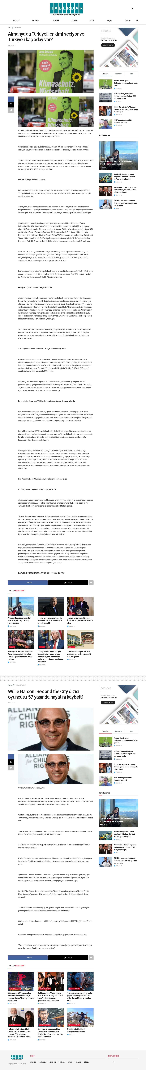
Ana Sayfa (11, 27)
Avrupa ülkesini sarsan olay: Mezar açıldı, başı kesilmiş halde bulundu (19, 620)
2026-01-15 (72, 1003)
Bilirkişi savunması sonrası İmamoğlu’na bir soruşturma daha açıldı (125, 203)
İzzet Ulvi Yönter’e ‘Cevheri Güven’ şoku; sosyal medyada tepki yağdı (126, 109)
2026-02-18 (12, 1003)
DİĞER (127, 21)
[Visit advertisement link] (118, 47)
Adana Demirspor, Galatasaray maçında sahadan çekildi (126, 83)
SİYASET (16, 21)
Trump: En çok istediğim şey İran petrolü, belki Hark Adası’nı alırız (80, 620)
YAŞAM (109, 21)
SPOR (92, 21)
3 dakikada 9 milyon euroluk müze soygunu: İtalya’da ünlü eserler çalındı (79, 654)
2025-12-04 (72, 1035)
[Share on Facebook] (11, 99)
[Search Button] (137, 20)
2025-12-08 (42, 1040)
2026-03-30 (12, 626)
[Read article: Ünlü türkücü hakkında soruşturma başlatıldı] (80, 1017)
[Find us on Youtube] (137, 8)
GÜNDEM (35, 21)
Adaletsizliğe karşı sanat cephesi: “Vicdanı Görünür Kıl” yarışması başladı (124, 176)
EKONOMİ (55, 21)
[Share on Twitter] (11, 104)
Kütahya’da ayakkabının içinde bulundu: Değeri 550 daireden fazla (125, 96)
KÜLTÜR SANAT (21, 685)
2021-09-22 (11, 45)
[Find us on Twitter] (133, 8)
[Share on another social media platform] (11, 110)
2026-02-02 (42, 1003)
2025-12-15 (12, 1040)
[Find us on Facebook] (128, 8)
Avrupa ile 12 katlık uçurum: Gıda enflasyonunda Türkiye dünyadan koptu (125, 189)
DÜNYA (74, 21)
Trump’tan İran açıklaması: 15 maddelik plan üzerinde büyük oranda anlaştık (50, 620)
